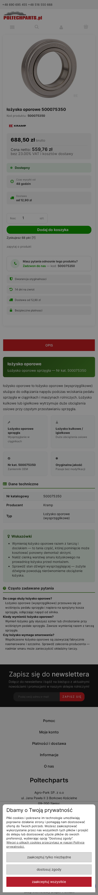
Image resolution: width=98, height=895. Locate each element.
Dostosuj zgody (49, 869)
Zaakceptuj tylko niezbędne (49, 857)
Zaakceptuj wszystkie (49, 882)
